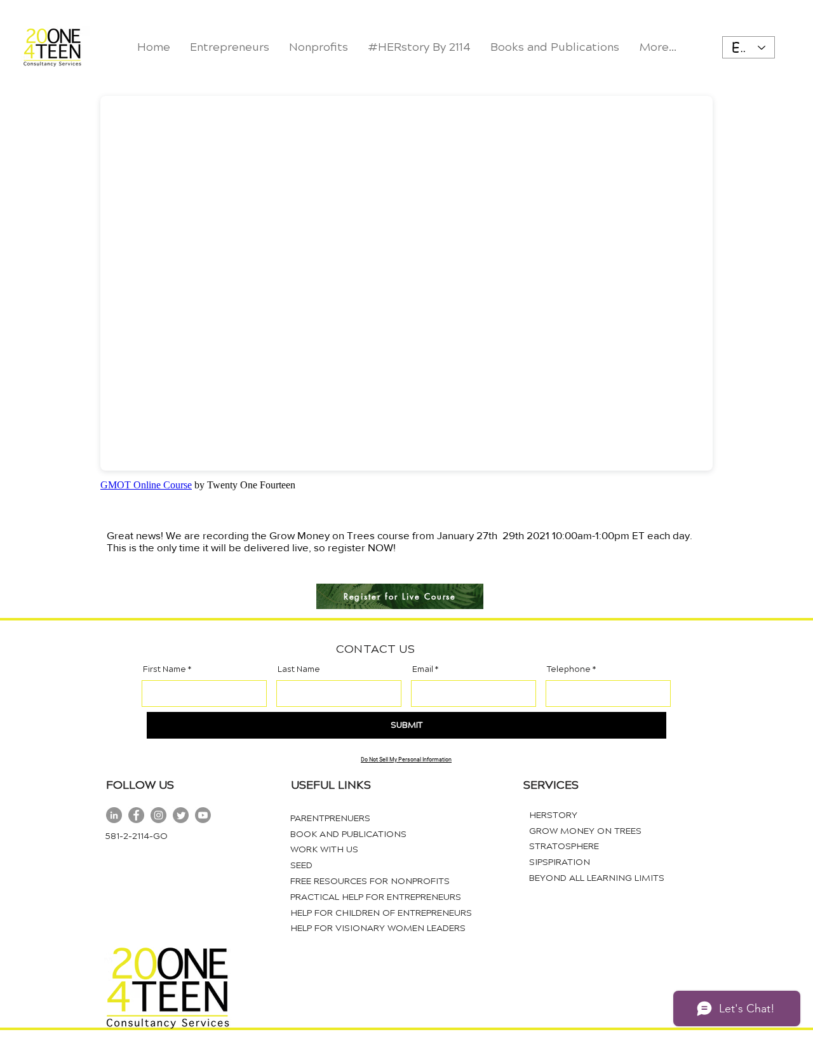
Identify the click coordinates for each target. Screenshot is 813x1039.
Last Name (299, 670)
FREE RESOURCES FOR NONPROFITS (370, 881)
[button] (318, 47)
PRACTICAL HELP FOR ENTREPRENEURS (375, 897)
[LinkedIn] (114, 815)
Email (422, 670)
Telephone (569, 670)
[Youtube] (203, 815)
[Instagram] (158, 815)
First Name (164, 670)
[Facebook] (136, 815)
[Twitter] (181, 815)
